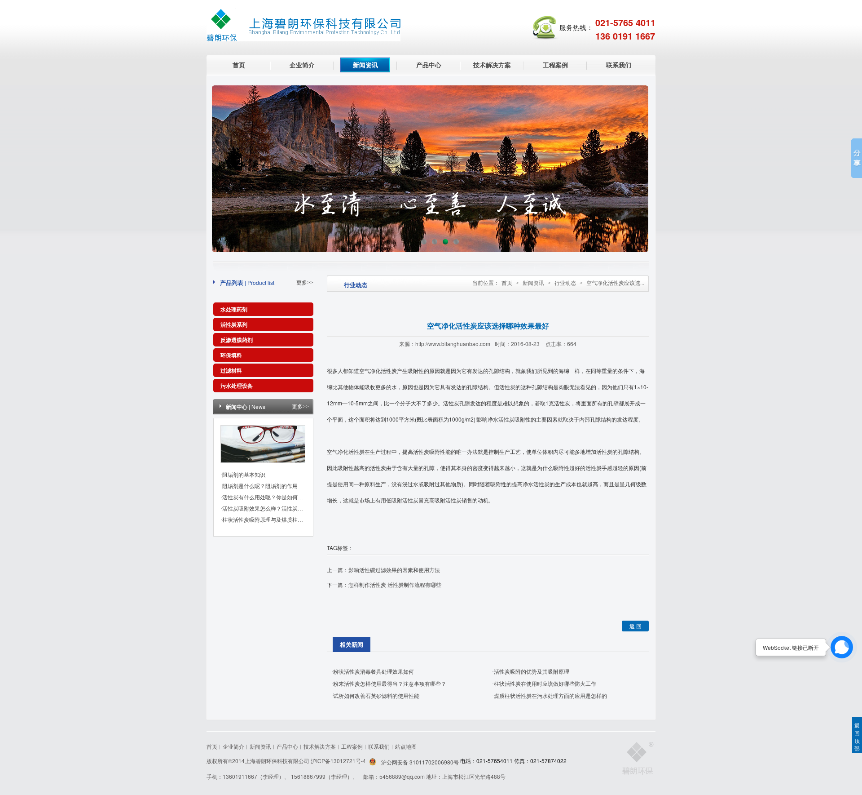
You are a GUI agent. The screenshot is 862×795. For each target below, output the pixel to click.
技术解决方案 (492, 64)
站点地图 (406, 746)
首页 (239, 64)
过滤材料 (231, 370)
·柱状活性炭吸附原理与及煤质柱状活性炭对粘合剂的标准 (288, 520)
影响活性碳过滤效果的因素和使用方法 (394, 569)
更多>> (304, 283)
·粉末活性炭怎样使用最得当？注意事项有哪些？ (388, 684)
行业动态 (565, 283)
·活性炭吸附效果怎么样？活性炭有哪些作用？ (275, 509)
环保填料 (231, 355)
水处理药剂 (233, 309)
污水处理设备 (236, 386)
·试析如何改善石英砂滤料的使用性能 (375, 696)
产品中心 (428, 64)
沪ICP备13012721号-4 (339, 760)
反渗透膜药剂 (236, 340)
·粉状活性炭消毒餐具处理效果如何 (372, 672)
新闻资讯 (365, 64)
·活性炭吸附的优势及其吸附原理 (530, 672)
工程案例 (555, 64)
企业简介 (302, 64)
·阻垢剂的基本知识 (242, 475)
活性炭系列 (233, 324)
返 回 (635, 626)
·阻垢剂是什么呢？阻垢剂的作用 (259, 486)
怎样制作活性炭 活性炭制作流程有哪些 (394, 584)
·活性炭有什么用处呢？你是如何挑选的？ (269, 497)
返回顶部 (857, 736)
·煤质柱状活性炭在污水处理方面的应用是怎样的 (549, 696)
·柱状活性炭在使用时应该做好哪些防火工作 (544, 684)
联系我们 (618, 64)
